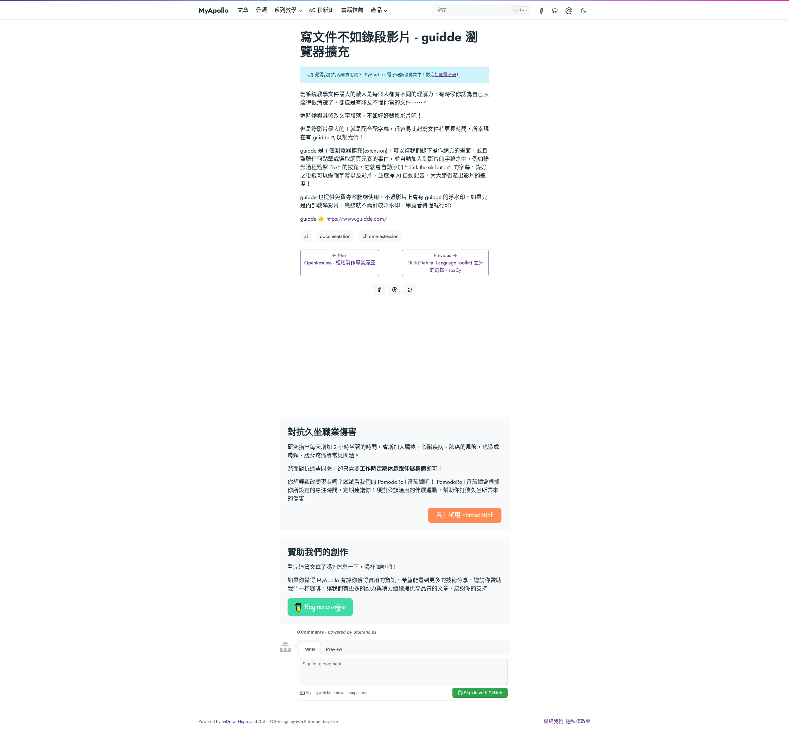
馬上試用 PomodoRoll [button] (465, 515)
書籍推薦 (352, 10)
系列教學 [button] (286, 10)
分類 (261, 10)
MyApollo (213, 10)
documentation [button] (335, 236)
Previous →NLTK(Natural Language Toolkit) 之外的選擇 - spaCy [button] (445, 263)
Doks (263, 721)
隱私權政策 (578, 721)
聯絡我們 (553, 721)
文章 (242, 10)
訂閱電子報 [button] (445, 74)
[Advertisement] (394, 360)
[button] (379, 289)
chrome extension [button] (380, 236)
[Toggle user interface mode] (583, 10)
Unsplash (329, 721)
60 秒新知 (321, 10)
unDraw (228, 721)
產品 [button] (377, 10)
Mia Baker (305, 721)
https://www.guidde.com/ (356, 219)
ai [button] (306, 236)
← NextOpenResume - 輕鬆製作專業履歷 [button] (339, 259)
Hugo (243, 721)
